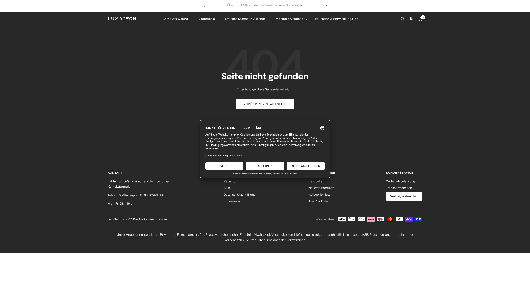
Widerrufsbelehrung (400, 181)
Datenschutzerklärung (240, 194)
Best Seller (316, 181)
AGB (227, 188)
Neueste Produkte (321, 188)
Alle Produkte (318, 201)
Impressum (232, 201)
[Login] (411, 18)
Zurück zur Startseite (265, 104)
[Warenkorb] (420, 19)
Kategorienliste (319, 194)
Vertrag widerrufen (404, 196)
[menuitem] (176, 19)
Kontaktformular (120, 187)
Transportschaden (399, 188)
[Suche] (402, 19)
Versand (229, 181)
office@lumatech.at (133, 181)
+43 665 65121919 (150, 195)
